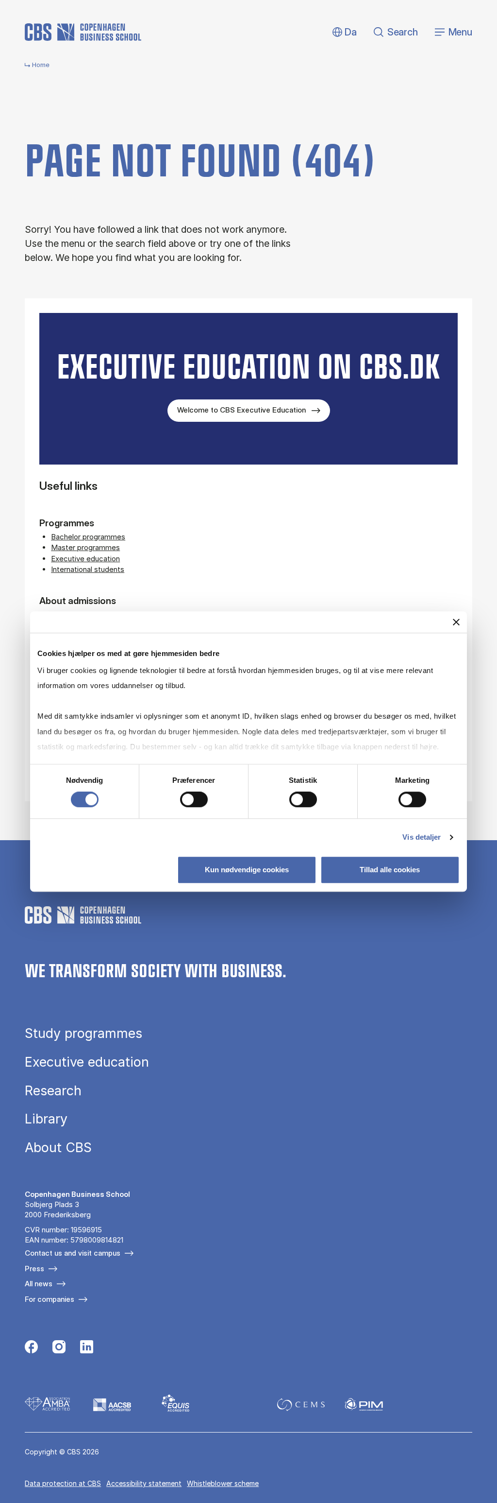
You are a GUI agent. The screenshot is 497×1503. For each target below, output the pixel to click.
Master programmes (85, 547)
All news (38, 1283)
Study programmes (83, 1033)
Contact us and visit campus (72, 1253)
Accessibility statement (144, 1483)
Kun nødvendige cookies (247, 869)
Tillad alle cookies (390, 869)
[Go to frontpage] (83, 32)
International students (87, 569)
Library (46, 1118)
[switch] (194, 799)
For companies (49, 1299)
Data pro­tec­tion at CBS (63, 1483)
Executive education (85, 558)
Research (53, 1090)
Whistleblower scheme (223, 1483)
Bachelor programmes (88, 536)
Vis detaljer (421, 837)
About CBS (58, 1147)
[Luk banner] (456, 622)
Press (34, 1268)
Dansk (342, 32)
